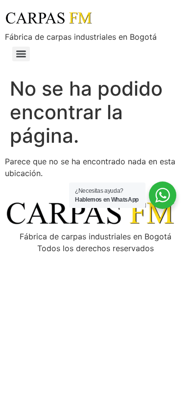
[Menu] (21, 54)
